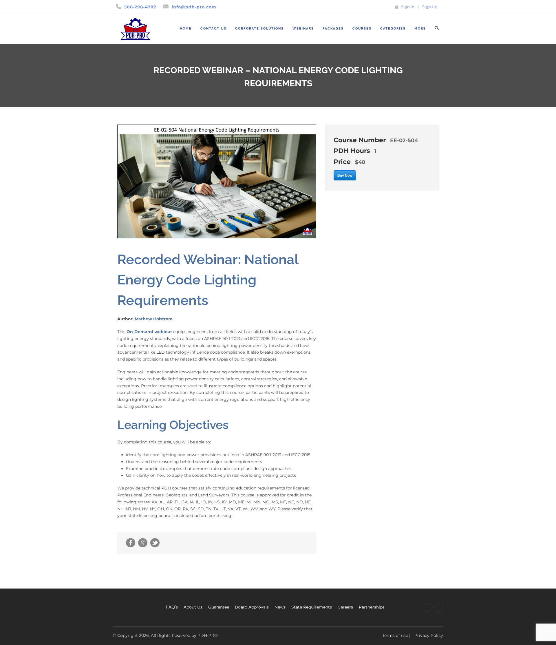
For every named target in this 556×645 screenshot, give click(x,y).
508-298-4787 (140, 7)
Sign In (407, 6)
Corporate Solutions (259, 28)
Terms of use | (396, 635)
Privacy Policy (428, 635)
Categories (393, 28)
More (420, 28)
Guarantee (218, 607)
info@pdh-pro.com (194, 7)
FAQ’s (172, 607)
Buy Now (344, 175)
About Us (193, 607)
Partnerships (372, 607)
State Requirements (311, 607)
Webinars (303, 28)
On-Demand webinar (149, 331)
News (280, 607)
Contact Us (213, 28)
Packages (333, 28)
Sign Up (429, 6)
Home (186, 28)
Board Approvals (252, 607)
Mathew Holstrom (154, 318)
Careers (345, 607)
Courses (362, 28)
